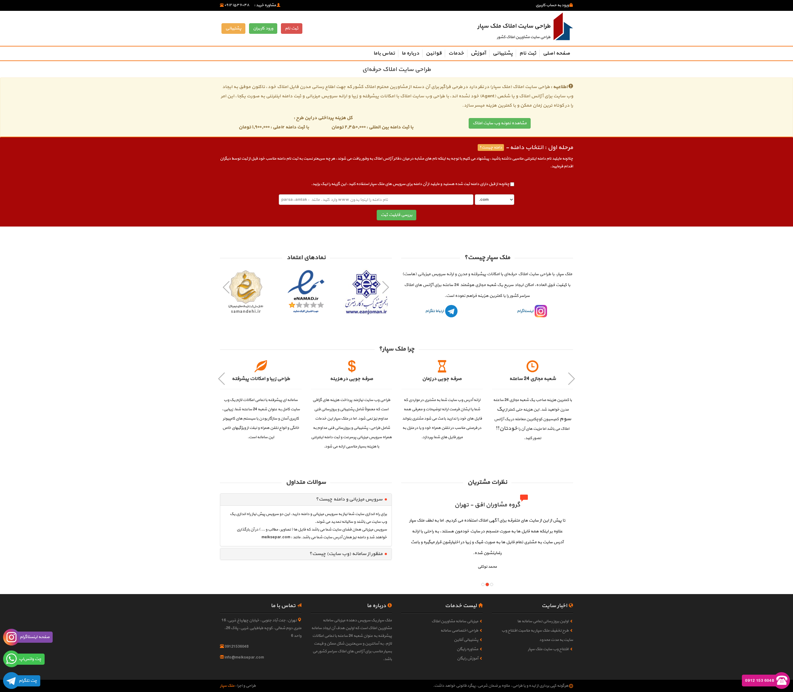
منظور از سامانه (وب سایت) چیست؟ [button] (346, 554)
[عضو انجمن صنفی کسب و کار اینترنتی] (366, 292)
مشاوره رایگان (467, 649)
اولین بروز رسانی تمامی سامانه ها (543, 621)
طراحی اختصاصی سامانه (459, 631)
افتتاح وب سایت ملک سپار (548, 649)
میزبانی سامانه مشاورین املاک (455, 621)
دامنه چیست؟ (491, 147)
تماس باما (384, 53)
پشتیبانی (233, 28)
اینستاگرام (525, 311)
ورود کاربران (263, 28)
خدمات (456, 53)
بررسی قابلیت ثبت (396, 215)
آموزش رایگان (467, 658)
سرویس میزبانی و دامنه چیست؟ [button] (349, 499)
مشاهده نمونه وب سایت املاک (500, 123)
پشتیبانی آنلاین (466, 640)
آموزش (478, 53)
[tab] (306, 499)
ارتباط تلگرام (435, 311)
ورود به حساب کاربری (552, 5)
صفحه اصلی (556, 53)
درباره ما (410, 53)
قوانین (434, 53)
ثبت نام (291, 28)
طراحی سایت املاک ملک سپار (513, 26)
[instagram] (11, 637)
